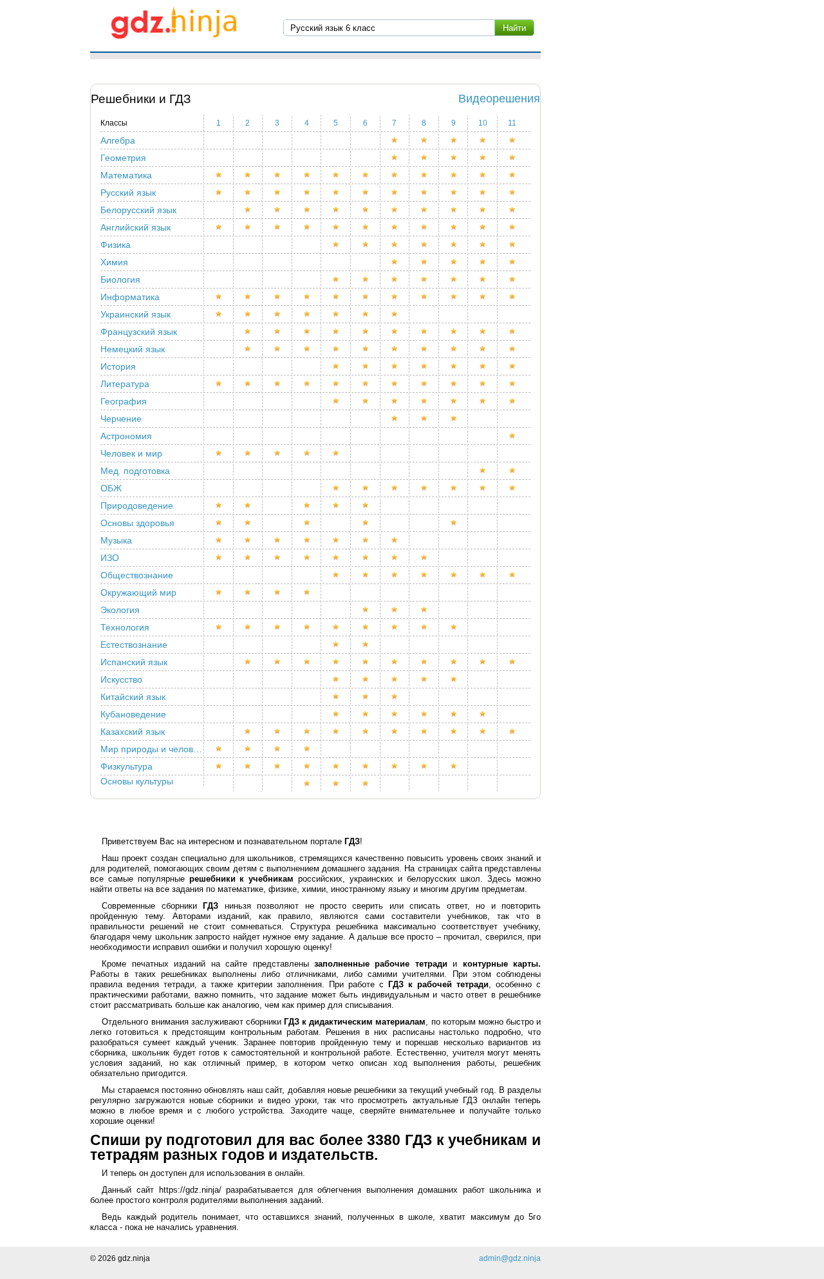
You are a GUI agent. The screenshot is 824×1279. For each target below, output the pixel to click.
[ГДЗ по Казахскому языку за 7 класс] (395, 731)
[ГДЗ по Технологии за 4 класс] (307, 627)
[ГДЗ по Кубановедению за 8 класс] (424, 714)
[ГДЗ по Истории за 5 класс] (336, 366)
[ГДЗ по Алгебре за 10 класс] (483, 140)
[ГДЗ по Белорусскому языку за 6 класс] (365, 210)
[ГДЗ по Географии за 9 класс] (454, 401)
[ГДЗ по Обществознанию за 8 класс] (424, 575)
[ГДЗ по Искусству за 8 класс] (424, 679)
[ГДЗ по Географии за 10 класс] (483, 401)
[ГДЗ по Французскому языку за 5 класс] (336, 331)
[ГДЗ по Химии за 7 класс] (395, 262)
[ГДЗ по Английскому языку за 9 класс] (454, 227)
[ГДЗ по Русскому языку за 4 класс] (307, 192)
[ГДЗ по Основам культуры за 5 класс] (336, 783)
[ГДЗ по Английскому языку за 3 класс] (277, 227)
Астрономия (126, 436)
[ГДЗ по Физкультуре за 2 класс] (248, 766)
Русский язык (128, 192)
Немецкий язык (132, 349)
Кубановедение (133, 714)
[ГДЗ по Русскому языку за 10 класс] (483, 192)
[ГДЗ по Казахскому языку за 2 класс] (248, 731)
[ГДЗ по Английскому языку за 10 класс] (483, 227)
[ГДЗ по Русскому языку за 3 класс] (277, 192)
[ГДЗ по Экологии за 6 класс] (365, 610)
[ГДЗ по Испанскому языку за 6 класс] (365, 662)
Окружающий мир (138, 592)
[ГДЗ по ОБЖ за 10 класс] (483, 488)
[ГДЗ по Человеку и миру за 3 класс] (277, 453)
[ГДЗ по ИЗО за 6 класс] (365, 557)
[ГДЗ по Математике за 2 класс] (248, 175)
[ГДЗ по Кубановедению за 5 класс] (336, 714)
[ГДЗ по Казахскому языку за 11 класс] (512, 731)
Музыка (116, 540)
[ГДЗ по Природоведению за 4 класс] (307, 505)
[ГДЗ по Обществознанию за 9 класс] (454, 575)
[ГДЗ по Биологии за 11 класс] (512, 279)
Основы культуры (136, 781)
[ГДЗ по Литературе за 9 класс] (454, 383)
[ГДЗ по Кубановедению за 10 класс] (483, 714)
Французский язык (138, 332)
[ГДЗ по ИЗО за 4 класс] (307, 557)
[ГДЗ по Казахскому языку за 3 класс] (277, 731)
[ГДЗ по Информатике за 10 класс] (483, 297)
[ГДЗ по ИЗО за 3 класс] (277, 557)
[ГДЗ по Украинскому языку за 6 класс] (365, 314)
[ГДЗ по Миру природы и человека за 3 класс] (277, 749)
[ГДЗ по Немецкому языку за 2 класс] (248, 349)
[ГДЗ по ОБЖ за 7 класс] (395, 488)
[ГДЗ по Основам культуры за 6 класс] (365, 783)
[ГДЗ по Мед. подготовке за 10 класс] (483, 470)
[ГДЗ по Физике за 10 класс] (483, 244)
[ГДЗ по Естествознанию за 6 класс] (365, 644)
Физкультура (126, 766)
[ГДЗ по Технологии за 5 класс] (336, 627)
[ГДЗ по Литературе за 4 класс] (307, 383)
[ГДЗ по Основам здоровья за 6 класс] (365, 523)
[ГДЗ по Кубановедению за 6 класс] (365, 714)
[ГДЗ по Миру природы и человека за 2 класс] (248, 749)
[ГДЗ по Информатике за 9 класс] (454, 297)
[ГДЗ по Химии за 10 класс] (483, 262)
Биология (120, 279)
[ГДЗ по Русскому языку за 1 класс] (219, 192)
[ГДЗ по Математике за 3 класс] (277, 175)
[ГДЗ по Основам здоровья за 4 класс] (307, 523)
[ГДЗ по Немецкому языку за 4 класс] (307, 349)
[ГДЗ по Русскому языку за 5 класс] (336, 192)
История (118, 366)
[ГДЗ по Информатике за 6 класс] (365, 297)
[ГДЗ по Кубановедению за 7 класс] (395, 714)
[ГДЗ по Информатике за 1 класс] (219, 297)
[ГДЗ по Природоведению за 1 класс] (219, 505)
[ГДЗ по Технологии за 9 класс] (454, 627)
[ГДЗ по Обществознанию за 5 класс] (336, 575)
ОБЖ (111, 488)
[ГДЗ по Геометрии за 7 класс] (395, 157)
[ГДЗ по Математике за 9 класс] (454, 175)
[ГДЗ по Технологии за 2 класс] (248, 627)
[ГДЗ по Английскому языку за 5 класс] (336, 227)
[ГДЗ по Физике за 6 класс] (365, 244)
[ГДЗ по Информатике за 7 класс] (395, 297)
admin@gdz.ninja (510, 1258)
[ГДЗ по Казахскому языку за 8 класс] (424, 731)
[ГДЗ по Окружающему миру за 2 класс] (248, 592)
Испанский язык (133, 662)
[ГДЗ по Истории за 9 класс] (454, 366)
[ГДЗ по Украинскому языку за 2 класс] (248, 314)
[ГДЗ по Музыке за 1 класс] (219, 540)
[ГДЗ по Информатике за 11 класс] (512, 297)
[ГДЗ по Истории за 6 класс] (365, 366)
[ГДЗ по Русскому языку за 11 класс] (512, 192)
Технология (124, 627)
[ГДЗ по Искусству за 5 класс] (336, 679)
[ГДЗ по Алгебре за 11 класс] (512, 140)
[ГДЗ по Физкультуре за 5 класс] (336, 766)
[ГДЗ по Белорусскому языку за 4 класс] (307, 210)
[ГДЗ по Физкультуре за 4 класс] (307, 766)
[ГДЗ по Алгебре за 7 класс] (395, 140)
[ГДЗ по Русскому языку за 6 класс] (365, 192)
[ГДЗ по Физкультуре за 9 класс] (454, 766)
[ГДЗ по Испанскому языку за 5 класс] (336, 662)
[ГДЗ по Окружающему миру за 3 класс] (277, 592)
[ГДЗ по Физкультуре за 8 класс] (424, 766)
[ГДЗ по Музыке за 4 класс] (307, 540)
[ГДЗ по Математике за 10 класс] (483, 175)
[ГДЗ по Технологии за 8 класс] (424, 627)
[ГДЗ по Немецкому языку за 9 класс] (454, 349)
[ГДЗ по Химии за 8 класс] (424, 262)
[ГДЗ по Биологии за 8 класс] (424, 279)
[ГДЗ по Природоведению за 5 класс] (336, 505)
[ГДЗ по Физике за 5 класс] (336, 244)
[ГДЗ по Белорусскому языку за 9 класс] (454, 210)
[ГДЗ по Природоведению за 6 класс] (365, 505)
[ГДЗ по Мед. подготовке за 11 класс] (512, 470)
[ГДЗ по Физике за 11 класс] (512, 244)
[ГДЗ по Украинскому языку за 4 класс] (307, 314)
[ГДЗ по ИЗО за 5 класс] (336, 557)
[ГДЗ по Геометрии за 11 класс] (512, 157)
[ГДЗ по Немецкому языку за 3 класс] (277, 349)
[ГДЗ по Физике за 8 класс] (424, 244)
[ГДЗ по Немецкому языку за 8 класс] (424, 349)
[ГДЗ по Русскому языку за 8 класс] (424, 192)
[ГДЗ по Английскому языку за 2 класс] (248, 227)
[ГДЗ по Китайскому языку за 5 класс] (336, 696)
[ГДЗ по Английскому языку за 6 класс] (365, 227)
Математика (126, 175)
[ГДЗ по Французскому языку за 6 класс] (365, 331)
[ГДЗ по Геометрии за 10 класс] (483, 157)
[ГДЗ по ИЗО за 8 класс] (424, 557)
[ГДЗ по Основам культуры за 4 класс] (307, 783)
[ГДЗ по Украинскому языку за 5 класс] (336, 314)
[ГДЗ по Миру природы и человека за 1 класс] (219, 749)
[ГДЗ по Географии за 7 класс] (395, 401)
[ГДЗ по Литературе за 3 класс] (277, 383)
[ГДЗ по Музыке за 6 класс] (365, 540)
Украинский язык (135, 314)
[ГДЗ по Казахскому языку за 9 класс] (454, 731)
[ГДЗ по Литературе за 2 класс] (248, 383)
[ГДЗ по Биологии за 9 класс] (454, 279)
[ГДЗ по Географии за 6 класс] (365, 401)
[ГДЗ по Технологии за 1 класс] (219, 627)
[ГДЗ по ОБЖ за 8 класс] (424, 488)
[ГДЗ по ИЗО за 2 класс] (248, 557)
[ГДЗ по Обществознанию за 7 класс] (395, 575)
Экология (120, 610)
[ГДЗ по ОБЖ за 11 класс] (512, 488)
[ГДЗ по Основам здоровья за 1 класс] (219, 523)
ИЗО (109, 558)
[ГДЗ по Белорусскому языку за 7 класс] (395, 210)
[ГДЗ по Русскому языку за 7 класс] (395, 192)
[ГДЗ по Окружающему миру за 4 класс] (307, 592)
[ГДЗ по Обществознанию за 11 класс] (512, 575)
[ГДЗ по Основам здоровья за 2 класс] (248, 523)
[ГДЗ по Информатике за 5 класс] (336, 297)
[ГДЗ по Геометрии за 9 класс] (454, 157)
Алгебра (117, 140)
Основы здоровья (137, 523)
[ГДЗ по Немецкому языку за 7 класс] (395, 349)
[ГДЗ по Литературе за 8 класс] (424, 383)
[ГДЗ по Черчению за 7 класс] (395, 418)
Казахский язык (132, 731)
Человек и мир (131, 453)
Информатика (130, 297)
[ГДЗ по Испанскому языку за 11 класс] (512, 662)
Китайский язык (132, 697)
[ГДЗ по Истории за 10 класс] (483, 366)
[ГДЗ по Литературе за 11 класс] (512, 383)
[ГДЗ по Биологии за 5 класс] (336, 279)
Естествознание (133, 645)
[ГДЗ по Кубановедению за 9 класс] (454, 714)
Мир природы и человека (152, 749)
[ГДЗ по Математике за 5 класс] (336, 175)
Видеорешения (499, 98)
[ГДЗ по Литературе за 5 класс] (336, 383)
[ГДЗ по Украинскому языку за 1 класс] (219, 314)
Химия (114, 262)
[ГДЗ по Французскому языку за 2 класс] (248, 331)
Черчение (121, 418)
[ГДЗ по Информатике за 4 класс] (307, 297)
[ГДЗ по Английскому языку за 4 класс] (307, 227)
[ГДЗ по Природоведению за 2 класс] (248, 505)
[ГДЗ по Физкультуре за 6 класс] (365, 766)
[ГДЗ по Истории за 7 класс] (395, 366)
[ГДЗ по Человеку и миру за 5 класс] (336, 453)
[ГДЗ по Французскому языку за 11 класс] (512, 331)
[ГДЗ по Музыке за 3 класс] (277, 540)
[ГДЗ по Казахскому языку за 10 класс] (483, 731)
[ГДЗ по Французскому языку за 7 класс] (395, 331)
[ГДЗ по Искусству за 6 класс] (365, 679)
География (123, 401)
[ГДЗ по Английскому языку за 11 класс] (512, 227)
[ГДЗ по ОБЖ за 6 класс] (365, 488)
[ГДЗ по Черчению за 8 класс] (424, 418)
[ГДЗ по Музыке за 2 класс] (248, 540)
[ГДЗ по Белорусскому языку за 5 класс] (336, 210)
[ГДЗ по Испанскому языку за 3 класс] (277, 662)
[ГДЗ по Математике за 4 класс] (307, 175)
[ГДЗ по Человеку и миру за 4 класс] (307, 453)
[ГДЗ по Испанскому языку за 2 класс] (248, 662)
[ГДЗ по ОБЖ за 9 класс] (454, 488)
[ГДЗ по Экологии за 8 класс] (424, 610)
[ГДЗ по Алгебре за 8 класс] (424, 140)
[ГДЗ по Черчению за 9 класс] (454, 418)
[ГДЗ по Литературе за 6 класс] (365, 383)
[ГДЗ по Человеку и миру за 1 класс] (219, 453)
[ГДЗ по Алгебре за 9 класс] (454, 140)
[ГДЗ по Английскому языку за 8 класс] (424, 227)
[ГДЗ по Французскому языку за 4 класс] (307, 331)
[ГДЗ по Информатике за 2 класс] (248, 297)
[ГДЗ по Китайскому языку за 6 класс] (365, 696)
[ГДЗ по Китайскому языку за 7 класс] (395, 696)
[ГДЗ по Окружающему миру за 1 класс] (219, 592)
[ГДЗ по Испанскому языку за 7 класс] (395, 662)
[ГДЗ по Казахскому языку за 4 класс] (307, 731)
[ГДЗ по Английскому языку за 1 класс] (219, 227)
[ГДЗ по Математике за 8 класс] (424, 175)
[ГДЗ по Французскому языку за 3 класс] (277, 331)
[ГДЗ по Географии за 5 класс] (336, 401)
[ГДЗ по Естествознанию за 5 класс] (336, 644)
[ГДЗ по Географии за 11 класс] (512, 401)
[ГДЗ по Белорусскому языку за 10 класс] (483, 210)
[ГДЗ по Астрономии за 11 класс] (512, 436)
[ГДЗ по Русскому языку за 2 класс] (248, 192)
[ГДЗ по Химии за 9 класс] (454, 262)
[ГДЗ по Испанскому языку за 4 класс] (307, 662)
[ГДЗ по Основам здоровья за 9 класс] (454, 523)
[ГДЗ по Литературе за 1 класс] (219, 383)
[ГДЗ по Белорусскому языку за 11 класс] (512, 210)
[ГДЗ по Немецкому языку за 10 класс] (483, 349)
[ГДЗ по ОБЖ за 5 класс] (336, 488)
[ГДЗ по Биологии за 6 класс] (365, 279)
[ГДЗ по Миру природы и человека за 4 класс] (307, 749)
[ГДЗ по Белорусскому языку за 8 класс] (424, 210)
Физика (115, 245)
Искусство (121, 679)
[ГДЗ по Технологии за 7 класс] (395, 627)
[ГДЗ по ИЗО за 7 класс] (395, 557)
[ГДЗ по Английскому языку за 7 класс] (395, 227)
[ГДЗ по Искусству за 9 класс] (454, 679)
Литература (124, 384)
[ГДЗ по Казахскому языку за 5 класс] (336, 731)
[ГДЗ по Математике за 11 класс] (512, 175)
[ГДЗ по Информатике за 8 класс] (424, 297)
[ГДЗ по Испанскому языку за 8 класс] (424, 662)
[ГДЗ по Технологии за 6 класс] (365, 627)
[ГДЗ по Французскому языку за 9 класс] (454, 331)
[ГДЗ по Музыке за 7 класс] (395, 540)
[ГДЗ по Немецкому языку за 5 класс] (336, 349)
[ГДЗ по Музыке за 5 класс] (336, 540)
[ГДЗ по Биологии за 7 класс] (395, 279)
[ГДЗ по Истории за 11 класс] (512, 366)
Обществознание (136, 575)
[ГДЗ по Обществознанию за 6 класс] (365, 575)
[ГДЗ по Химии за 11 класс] (512, 262)
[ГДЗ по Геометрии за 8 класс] (424, 157)
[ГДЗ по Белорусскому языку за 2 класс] (248, 210)
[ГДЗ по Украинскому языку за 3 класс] (277, 314)
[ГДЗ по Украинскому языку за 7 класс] (395, 314)
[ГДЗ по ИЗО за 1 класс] (219, 557)
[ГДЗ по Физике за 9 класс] (454, 244)
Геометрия (123, 158)
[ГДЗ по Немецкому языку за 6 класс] (365, 349)
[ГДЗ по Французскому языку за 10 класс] (483, 331)
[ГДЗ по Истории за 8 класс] (424, 366)
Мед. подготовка (135, 471)
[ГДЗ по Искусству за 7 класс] (395, 679)
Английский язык (135, 227)
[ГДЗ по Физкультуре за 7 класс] (395, 766)
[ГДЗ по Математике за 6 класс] (365, 175)
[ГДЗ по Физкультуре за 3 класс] (277, 766)
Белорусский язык (138, 210)
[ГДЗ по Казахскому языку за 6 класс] (365, 731)
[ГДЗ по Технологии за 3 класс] (277, 627)
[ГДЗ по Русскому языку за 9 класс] (454, 192)
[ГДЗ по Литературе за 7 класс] (395, 383)
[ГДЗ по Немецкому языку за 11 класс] (512, 349)
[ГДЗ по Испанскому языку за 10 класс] (483, 662)
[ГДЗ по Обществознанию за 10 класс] (483, 575)
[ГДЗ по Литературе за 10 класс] (483, 383)
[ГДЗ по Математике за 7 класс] (395, 175)
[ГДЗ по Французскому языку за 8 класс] (424, 331)
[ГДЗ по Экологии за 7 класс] (395, 610)
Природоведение (136, 505)
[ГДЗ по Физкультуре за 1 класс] (219, 766)
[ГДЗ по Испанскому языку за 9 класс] (454, 662)
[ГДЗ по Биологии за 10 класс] (483, 279)
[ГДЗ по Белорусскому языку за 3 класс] (277, 210)
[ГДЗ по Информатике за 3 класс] (277, 297)
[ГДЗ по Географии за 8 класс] (424, 401)
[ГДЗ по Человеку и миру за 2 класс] (248, 453)
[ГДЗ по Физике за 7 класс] (395, 244)
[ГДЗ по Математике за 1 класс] (219, 175)
